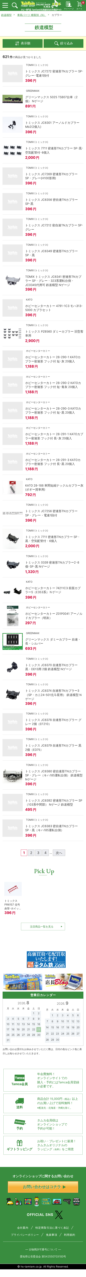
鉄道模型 (6, 15)
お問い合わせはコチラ (42, 1186)
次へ (59, 853)
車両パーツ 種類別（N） (31, 15)
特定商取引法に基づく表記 (52, 1227)
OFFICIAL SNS (40, 1215)
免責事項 (51, 1234)
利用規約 (69, 1234)
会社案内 (22, 1227)
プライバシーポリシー (25, 1234)
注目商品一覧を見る (41, 926)
